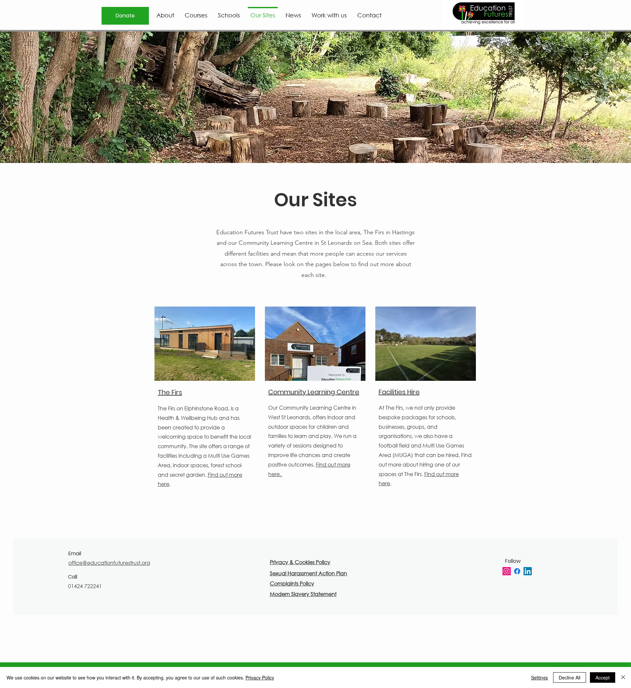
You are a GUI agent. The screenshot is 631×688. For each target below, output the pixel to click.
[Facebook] (517, 571)
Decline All (569, 677)
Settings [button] (539, 677)
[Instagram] (506, 571)
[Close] (623, 677)
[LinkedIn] (528, 571)
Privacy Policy (259, 677)
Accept (603, 677)
